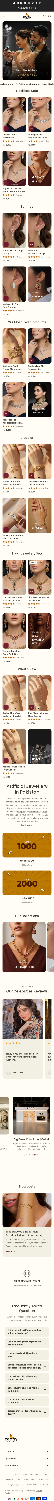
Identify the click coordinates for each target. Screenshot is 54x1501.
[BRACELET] (39, 515)
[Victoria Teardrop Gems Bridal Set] (14, 631)
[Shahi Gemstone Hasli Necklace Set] (39, 577)
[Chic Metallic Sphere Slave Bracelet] (39, 693)
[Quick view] (31, 128)
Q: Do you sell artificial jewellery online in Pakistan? (24, 1332)
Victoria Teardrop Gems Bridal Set (11, 652)
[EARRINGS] (39, 284)
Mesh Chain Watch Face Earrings (12, 305)
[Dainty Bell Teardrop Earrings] (14, 230)
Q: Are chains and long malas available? (23, 1389)
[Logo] (27, 16)
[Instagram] (14, 3)
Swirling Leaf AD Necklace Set (10, 136)
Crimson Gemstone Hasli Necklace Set (12, 599)
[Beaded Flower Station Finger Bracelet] (14, 746)
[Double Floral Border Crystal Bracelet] (39, 461)
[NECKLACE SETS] (39, 168)
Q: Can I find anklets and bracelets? (21, 1401)
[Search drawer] (44, 16)
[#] (27, 50)
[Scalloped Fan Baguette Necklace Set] (39, 114)
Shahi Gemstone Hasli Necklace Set (39, 599)
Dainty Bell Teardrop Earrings (12, 252)
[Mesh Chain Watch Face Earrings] (14, 284)
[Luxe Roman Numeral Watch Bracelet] (14, 515)
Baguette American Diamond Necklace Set (14, 190)
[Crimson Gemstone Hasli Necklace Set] (14, 577)
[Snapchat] (36, 3)
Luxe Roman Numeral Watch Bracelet (13, 537)
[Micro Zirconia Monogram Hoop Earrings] (39, 230)
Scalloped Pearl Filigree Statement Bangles (12, 368)
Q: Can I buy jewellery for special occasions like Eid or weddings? (25, 1366)
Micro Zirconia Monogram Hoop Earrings (36, 252)
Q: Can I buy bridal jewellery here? (22, 1355)
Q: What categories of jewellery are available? (24, 1343)
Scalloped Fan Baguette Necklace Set (37, 136)
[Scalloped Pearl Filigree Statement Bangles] (14, 346)
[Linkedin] (40, 3)
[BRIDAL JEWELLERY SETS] (39, 631)
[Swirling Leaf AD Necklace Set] (14, 114)
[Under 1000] (27, 851)
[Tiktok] (33, 3)
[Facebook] (17, 3)
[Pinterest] (29, 3)
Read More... (27, 825)
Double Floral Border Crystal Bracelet (38, 483)
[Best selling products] (39, 399)
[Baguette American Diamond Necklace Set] (14, 168)
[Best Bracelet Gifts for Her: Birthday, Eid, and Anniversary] (27, 1225)
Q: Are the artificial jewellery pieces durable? (23, 1378)
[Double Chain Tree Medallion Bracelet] (14, 461)
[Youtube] (25, 3)
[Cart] (49, 16)
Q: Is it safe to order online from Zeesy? (24, 1412)
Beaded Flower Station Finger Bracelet (14, 768)
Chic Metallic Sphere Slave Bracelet (38, 714)
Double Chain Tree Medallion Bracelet (12, 483)
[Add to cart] (6, 128)
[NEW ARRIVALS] (39, 746)
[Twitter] (21, 3)
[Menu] (4, 16)
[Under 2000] (27, 888)
